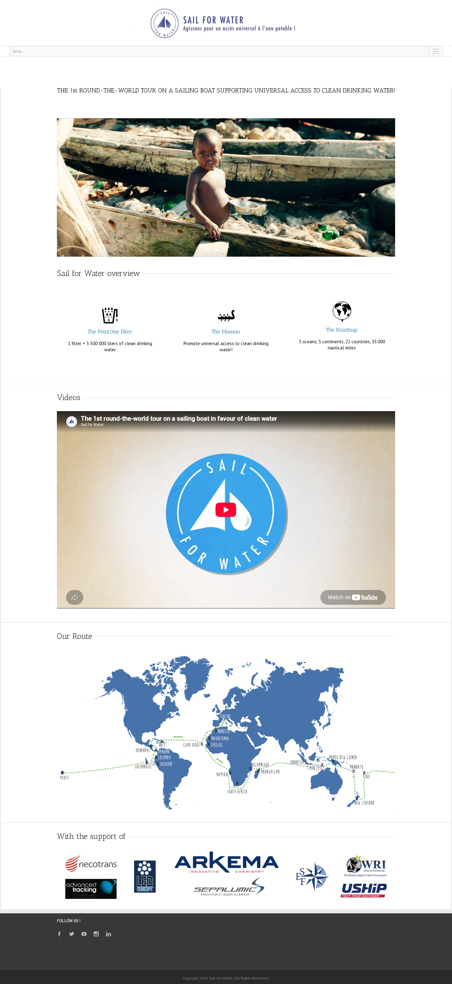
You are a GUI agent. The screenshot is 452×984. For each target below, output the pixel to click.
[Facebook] (59, 933)
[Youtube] (83, 933)
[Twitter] (71, 933)
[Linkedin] (108, 933)
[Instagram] (96, 933)
